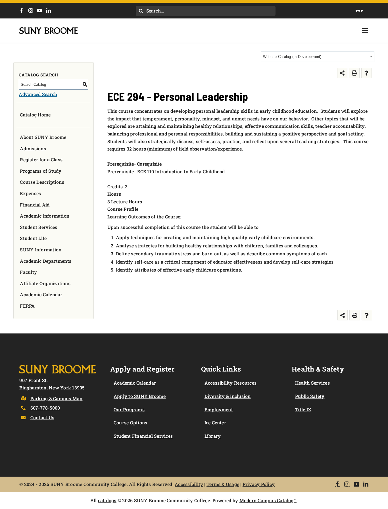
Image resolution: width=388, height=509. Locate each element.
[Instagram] (30, 10)
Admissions (33, 148)
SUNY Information (40, 250)
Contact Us (42, 417)
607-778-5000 (45, 408)
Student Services (38, 227)
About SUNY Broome (43, 137)
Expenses (30, 193)
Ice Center (215, 422)
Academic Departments (45, 261)
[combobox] (317, 56)
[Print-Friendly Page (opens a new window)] (354, 73)
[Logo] (57, 364)
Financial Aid (34, 205)
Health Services (312, 383)
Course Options (130, 422)
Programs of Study (40, 171)
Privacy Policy (259, 484)
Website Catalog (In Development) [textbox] (292, 57)
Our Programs (129, 409)
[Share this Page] (342, 73)
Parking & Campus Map (56, 398)
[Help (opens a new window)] (366, 73)
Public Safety (309, 396)
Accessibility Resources (231, 383)
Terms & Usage (222, 484)
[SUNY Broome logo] (48, 29)
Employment (219, 409)
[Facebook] (21, 10)
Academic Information (44, 216)
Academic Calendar (41, 294)
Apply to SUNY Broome (140, 396)
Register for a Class (41, 159)
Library (213, 436)
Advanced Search (38, 94)
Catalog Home (35, 115)
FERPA (27, 306)
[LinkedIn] (48, 10)
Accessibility (189, 484)
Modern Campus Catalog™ (268, 500)
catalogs (107, 500)
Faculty (28, 272)
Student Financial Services (143, 436)
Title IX (303, 409)
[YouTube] (39, 10)
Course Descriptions (42, 182)
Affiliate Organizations (45, 283)
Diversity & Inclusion (228, 396)
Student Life (33, 238)
